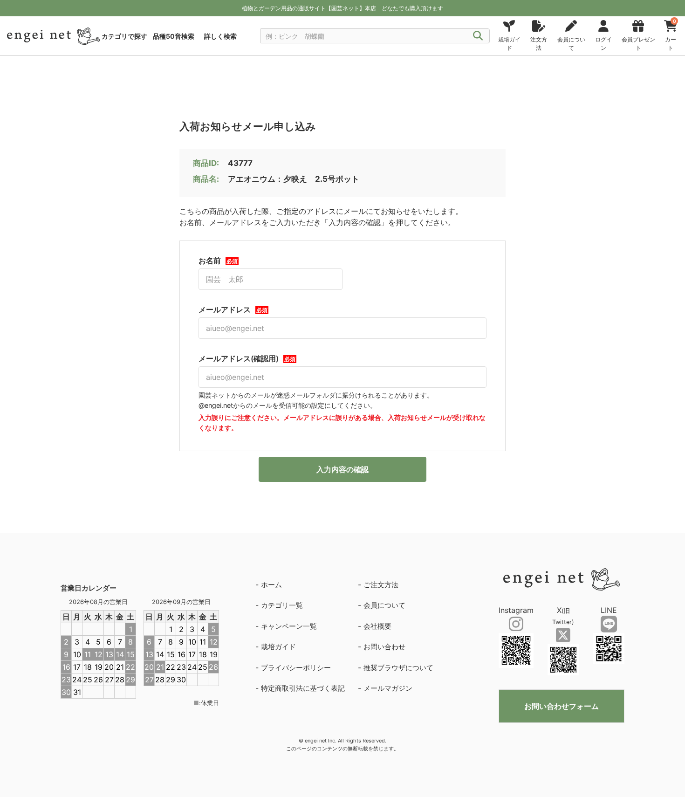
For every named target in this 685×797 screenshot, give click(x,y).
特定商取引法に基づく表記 (303, 688)
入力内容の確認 (342, 469)
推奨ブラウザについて (398, 667)
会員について (384, 605)
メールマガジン (387, 688)
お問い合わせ (384, 646)
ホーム (271, 584)
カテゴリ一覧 (282, 605)
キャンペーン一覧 (289, 626)
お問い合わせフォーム (561, 706)
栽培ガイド (278, 646)
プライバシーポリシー (296, 667)
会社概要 (377, 626)
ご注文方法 (380, 584)
